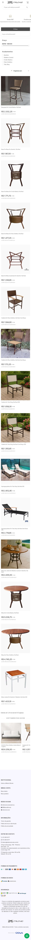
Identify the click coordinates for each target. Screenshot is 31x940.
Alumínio (6, 55)
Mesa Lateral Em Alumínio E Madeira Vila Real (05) (14, 697)
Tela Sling (6, 64)
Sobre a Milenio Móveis (7, 783)
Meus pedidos (5, 793)
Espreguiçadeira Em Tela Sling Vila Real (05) (12, 486)
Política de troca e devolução (8, 823)
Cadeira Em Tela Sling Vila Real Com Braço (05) (13, 444)
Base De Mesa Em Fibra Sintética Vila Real (12, 233)
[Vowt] (15, 933)
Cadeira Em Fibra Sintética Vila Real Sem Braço (13, 360)
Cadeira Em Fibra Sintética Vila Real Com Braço (13, 318)
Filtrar (16, 29)
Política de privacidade (7, 826)
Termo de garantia (6, 821)
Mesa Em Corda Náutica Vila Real (10, 612)
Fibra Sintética (7, 62)
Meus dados (4, 791)
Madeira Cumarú (8, 57)
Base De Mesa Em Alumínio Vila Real (10, 149)
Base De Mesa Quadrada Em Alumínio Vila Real (13, 275)
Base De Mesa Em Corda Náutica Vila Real (12, 191)
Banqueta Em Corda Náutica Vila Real (11, 107)
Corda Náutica (7, 60)
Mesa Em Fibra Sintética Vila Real (10, 655)
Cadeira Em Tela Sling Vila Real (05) (10, 402)
